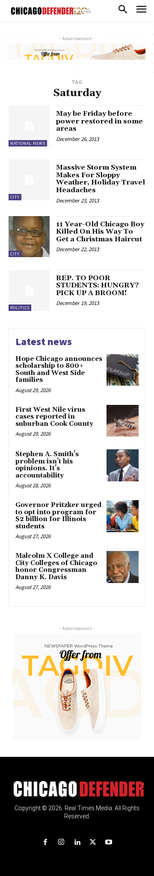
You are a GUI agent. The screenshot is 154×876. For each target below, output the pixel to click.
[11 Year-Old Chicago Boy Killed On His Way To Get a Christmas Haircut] (29, 236)
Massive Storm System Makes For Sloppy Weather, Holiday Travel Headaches (100, 178)
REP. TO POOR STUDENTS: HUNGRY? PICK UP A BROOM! (97, 285)
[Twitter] (93, 842)
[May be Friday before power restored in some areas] (29, 125)
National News (27, 143)
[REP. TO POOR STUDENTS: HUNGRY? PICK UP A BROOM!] (29, 290)
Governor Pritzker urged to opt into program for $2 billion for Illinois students (58, 515)
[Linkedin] (77, 842)
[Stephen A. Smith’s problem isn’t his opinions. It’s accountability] (123, 465)
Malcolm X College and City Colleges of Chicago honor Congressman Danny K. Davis (56, 566)
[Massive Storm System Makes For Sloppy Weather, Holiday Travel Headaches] (29, 179)
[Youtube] (109, 842)
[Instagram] (61, 842)
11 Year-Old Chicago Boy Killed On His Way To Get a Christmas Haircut (100, 231)
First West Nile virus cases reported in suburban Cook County (55, 417)
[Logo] (77, 789)
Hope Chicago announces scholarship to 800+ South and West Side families (58, 369)
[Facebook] (45, 842)
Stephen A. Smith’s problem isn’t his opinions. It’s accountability (47, 465)
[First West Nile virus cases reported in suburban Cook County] (123, 421)
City (15, 197)
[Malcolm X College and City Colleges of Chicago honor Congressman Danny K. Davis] (123, 567)
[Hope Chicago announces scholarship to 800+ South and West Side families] (123, 370)
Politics (20, 308)
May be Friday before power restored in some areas (99, 121)
